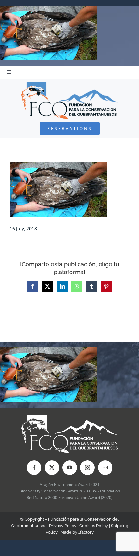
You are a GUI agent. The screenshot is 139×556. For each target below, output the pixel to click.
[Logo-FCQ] (69, 84)
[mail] (105, 467)
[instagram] (87, 467)
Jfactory (86, 532)
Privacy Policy (62, 525)
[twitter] (52, 467)
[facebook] (34, 467)
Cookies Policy (93, 525)
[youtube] (69, 467)
